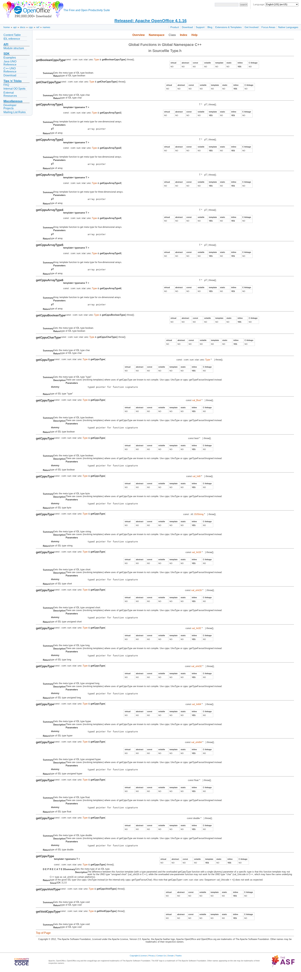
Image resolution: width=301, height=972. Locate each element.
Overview (138, 34)
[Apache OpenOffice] (32, 8)
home (6, 27)
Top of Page (43, 932)
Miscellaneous (12, 101)
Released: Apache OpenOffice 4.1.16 (150, 20)
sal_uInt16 (196, 590)
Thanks (178, 956)
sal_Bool (196, 400)
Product (174, 27)
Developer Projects (9, 107)
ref (37, 27)
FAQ (6, 84)
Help (194, 34)
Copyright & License (138, 956)
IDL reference (11, 38)
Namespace (156, 34)
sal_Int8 (196, 476)
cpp (31, 27)
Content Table (12, 34)
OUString (198, 514)
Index (183, 34)
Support (200, 27)
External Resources (10, 94)
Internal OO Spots (14, 88)
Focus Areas (268, 27)
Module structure (13, 48)
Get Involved (251, 27)
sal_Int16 (196, 552)
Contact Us (161, 956)
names (46, 27)
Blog (209, 27)
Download (187, 27)
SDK (6, 53)
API (5, 44)
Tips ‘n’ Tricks (12, 80)
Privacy (151, 956)
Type (96, 59)
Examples (9, 57)
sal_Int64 (196, 704)
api (15, 27)
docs (22, 27)
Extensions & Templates (228, 27)
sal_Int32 (196, 628)
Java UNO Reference (9, 63)
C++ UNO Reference (9, 70)
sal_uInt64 (196, 742)
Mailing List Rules (14, 112)
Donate (171, 956)
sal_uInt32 (196, 666)
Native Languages (288, 27)
